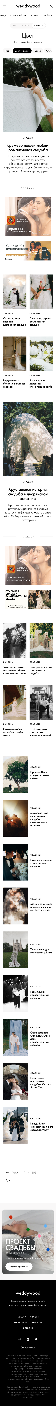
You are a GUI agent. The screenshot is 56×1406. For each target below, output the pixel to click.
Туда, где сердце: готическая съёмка (41, 951)
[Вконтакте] (28, 1339)
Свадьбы (38, 25)
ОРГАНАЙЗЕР (18, 15)
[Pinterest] (36, 1339)
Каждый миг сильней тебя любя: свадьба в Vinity (41, 1126)
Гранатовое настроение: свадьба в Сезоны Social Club (40, 1082)
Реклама (21, 1317)
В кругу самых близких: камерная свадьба (14, 383)
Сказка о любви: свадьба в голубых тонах (14, 732)
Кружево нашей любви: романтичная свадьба (28, 148)
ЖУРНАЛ (35, 15)
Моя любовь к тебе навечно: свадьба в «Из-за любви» (41, 907)
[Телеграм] (19, 1339)
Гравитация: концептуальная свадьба (39, 995)
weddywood (28, 1293)
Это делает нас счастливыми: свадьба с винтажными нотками (39, 819)
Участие (35, 1317)
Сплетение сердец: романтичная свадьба (41, 321)
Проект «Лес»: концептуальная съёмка (39, 775)
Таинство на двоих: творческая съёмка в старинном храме (14, 670)
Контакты (37, 1322)
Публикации (21, 1322)
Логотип (28, 1328)
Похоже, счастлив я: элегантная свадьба (40, 863)
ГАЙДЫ (48, 15)
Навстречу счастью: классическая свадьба (41, 670)
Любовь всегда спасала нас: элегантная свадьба (41, 732)
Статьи (25, 25)
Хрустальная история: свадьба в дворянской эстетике (28, 494)
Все (15, 25)
